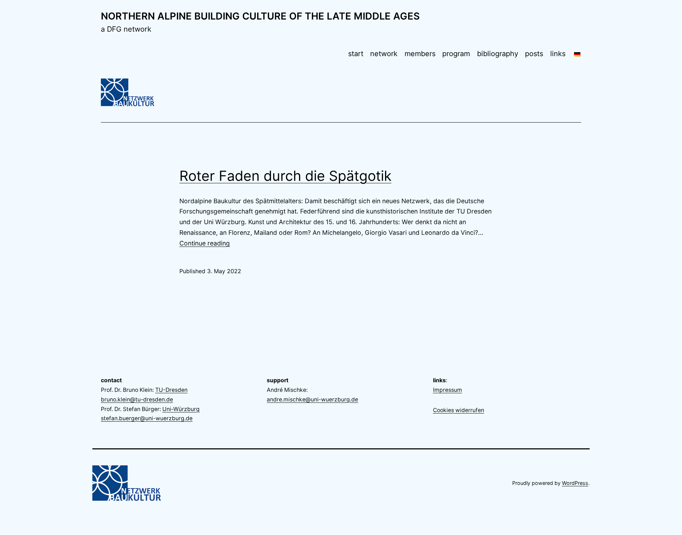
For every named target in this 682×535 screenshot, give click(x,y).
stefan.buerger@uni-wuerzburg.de (147, 418)
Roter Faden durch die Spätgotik (285, 175)
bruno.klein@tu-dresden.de (137, 399)
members (420, 53)
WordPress (575, 483)
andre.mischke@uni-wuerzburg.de (312, 399)
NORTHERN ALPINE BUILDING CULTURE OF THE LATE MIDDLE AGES (260, 16)
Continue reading (204, 243)
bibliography (497, 53)
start (355, 53)
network (383, 53)
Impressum (447, 390)
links (557, 53)
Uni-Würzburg (181, 409)
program (456, 53)
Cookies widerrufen (458, 410)
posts (534, 53)
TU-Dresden (171, 390)
